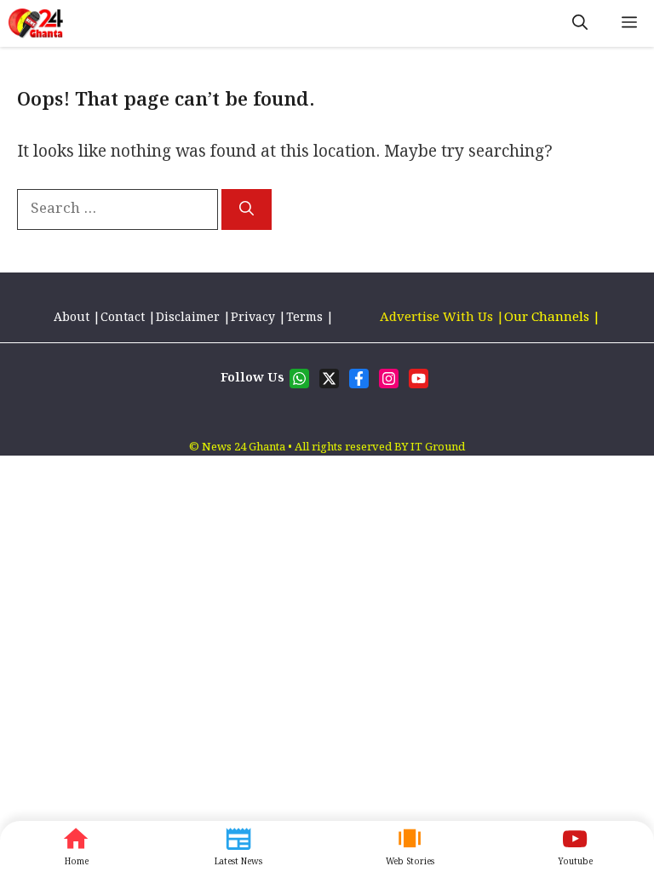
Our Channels (548, 317)
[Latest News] (238, 846)
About (73, 317)
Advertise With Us (436, 317)
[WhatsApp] (575, 846)
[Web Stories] (410, 846)
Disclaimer (188, 317)
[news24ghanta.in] (36, 23)
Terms (306, 317)
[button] (580, 23)
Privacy (253, 317)
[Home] (76, 846)
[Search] (246, 209)
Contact (122, 317)
